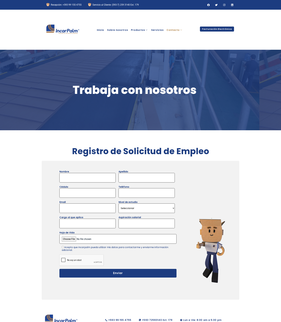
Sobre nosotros (117, 30)
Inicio (100, 30)
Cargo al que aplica (71, 217)
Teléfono (124, 187)
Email (62, 202)
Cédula (63, 187)
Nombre (64, 171)
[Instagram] (224, 4)
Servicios (157, 30)
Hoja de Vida (66, 232)
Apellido (123, 171)
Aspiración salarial (130, 217)
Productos (138, 30)
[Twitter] (216, 4)
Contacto (173, 30)
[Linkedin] (232, 4)
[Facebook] (208, 4)
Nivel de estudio (128, 202)
